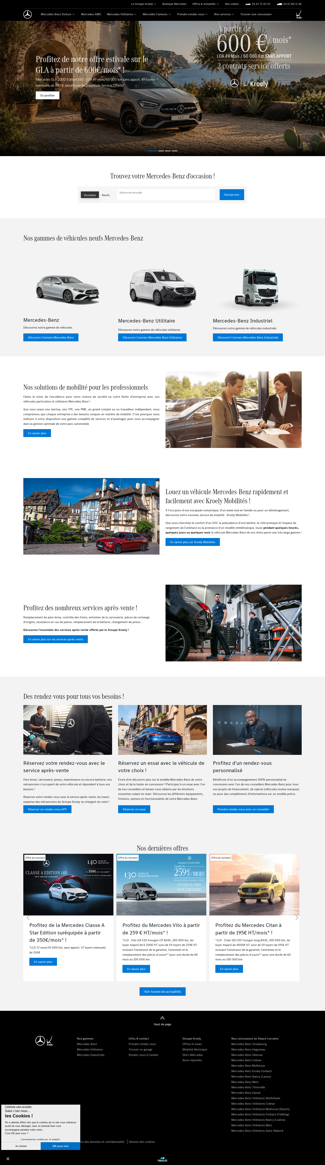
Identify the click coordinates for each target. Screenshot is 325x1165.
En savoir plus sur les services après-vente (55, 639)
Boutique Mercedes (174, 4)
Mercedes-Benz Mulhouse (248, 1065)
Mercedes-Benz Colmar (246, 1060)
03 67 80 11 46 (292, 4)
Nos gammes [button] (85, 1038)
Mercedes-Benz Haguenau (248, 1049)
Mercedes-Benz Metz (245, 1082)
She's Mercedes (192, 1055)
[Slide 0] (152, 151)
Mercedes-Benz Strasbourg (249, 1044)
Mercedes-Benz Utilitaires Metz (251, 1125)
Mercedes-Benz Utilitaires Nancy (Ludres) (258, 1120)
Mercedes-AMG (91, 14)
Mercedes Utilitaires (120, 14)
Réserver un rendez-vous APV (47, 809)
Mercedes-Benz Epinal (245, 1092)
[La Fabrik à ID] (162, 1159)
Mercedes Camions (155, 14)
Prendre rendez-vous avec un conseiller (243, 809)
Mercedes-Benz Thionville (248, 1087)
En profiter (47, 95)
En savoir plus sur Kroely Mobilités (192, 542)
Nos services (222, 14)
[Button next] (297, 917)
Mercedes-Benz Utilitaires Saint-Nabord (257, 1130)
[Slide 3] (174, 151)
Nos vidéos (232, 4)
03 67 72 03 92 (261, 4)
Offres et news (192, 1044)
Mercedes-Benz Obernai (247, 1055)
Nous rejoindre (192, 1060)
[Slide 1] (161, 151)
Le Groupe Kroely (142, 4)
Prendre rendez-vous (190, 14)
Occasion (90, 195)
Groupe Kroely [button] (191, 1038)
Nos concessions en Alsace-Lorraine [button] (254, 1038)
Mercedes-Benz (87, 1044)
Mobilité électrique (194, 1049)
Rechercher (231, 195)
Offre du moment (81, 857)
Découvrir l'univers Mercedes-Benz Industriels (248, 337)
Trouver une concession (256, 14)
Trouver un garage (140, 1049)
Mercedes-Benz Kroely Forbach (251, 1071)
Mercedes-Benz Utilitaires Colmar (253, 1103)
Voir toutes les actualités (162, 991)
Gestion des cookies (142, 1142)
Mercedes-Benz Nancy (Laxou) (251, 1076)
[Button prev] (28, 917)
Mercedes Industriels (90, 1055)
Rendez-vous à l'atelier (143, 1055)
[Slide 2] (168, 151)
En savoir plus (37, 433)
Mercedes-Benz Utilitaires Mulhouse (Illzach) (260, 1109)
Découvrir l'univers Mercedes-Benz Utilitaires (152, 337)
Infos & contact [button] (139, 1038)
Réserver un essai (134, 809)
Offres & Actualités (204, 4)
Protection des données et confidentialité (97, 1142)
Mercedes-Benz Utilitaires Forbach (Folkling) (260, 1114)
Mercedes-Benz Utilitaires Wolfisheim (255, 1098)
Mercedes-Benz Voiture (56, 14)
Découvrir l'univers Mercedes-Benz (51, 337)
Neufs (106, 195)
